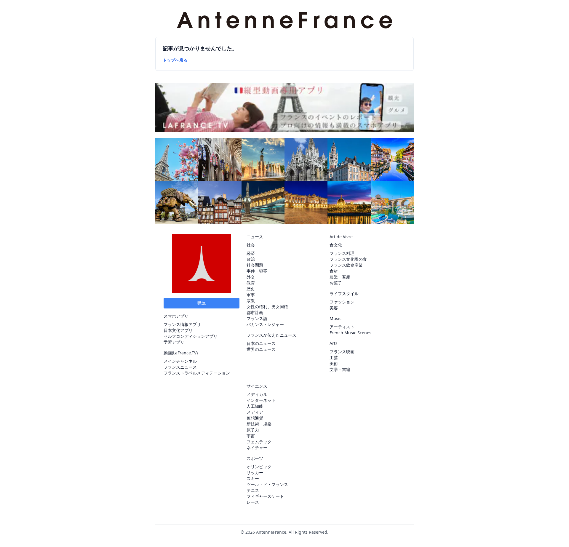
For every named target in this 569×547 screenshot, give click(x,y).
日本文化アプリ (178, 330)
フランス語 (257, 318)
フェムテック (259, 441)
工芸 (334, 357)
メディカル (257, 394)
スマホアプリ (176, 316)
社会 (251, 245)
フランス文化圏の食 (348, 259)
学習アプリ (174, 342)
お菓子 (336, 283)
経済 (251, 253)
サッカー (255, 472)
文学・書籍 (340, 369)
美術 (334, 363)
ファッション (342, 302)
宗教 (251, 300)
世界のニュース (261, 349)
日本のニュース (261, 343)
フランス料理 (342, 253)
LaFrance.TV (184, 353)
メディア (255, 412)
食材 (334, 271)
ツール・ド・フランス (267, 484)
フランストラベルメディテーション (197, 373)
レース (253, 502)
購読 (201, 303)
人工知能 (255, 406)
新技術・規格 (259, 424)
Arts (334, 343)
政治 (251, 259)
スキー (253, 478)
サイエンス (257, 386)
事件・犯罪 (257, 271)
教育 (251, 283)
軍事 (251, 295)
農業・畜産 (340, 277)
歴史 (251, 289)
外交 (251, 277)
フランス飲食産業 (346, 265)
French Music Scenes (350, 332)
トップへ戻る (175, 60)
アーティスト (342, 327)
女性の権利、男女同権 (267, 306)
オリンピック (259, 466)
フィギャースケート (265, 496)
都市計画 (255, 312)
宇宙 (251, 436)
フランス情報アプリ (182, 324)
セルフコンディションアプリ (191, 336)
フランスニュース (180, 367)
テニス (253, 490)
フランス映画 (342, 351)
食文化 (336, 245)
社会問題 (255, 265)
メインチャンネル (180, 361)
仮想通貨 (255, 418)
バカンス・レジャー (265, 324)
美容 (334, 308)
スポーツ (255, 458)
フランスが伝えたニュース (271, 335)
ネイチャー (257, 447)
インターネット (261, 400)
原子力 (253, 430)
